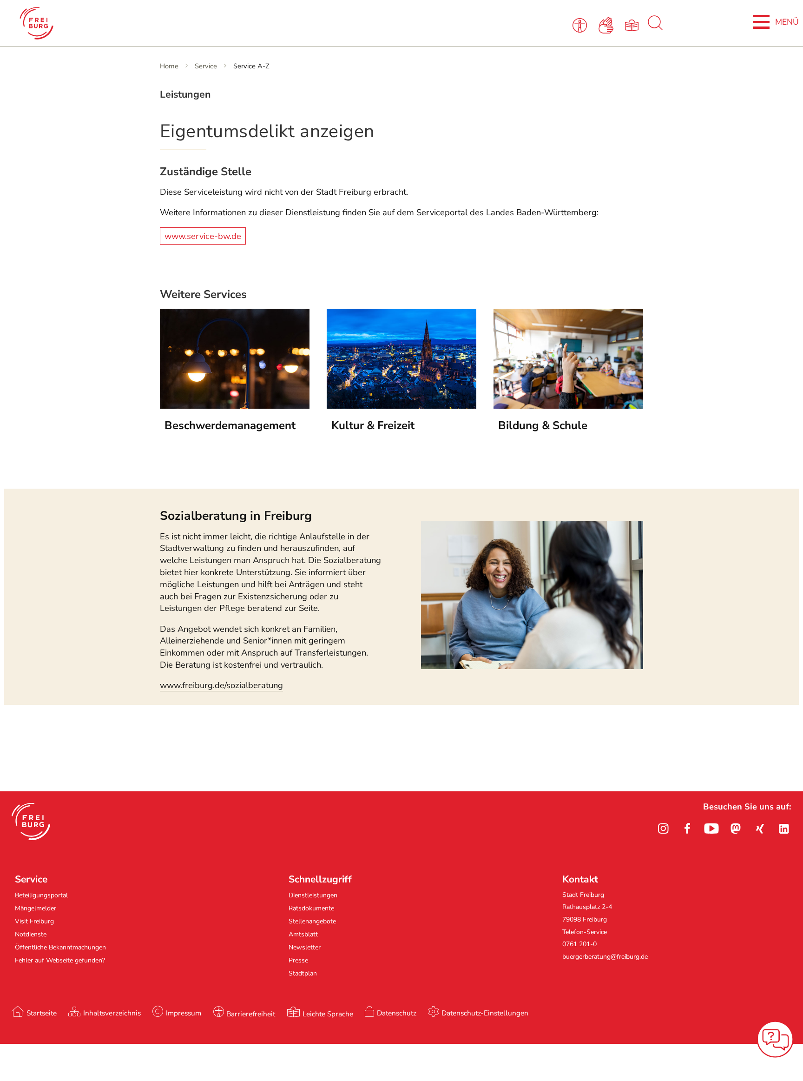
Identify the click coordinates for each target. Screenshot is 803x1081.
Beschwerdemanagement (230, 425)
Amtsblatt (303, 934)
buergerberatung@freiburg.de (605, 956)
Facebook (687, 828)
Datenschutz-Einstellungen (484, 1013)
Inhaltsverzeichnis (112, 1013)
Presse (298, 960)
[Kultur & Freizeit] (401, 406)
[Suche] (655, 28)
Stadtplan (303, 973)
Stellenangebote (312, 921)
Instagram (663, 828)
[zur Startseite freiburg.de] (168, 23)
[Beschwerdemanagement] (234, 406)
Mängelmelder (35, 908)
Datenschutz (396, 1013)
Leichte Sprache (328, 1014)
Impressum (183, 1013)
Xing (759, 828)
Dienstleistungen (313, 895)
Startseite (41, 1013)
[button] (31, 821)
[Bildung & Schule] (568, 406)
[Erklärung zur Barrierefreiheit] (581, 25)
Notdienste (30, 934)
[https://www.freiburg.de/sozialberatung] (532, 666)
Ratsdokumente (311, 908)
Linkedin (784, 828)
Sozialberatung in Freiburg (236, 515)
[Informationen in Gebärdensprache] (608, 25)
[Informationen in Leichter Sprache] (634, 25)
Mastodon (735, 828)
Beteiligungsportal (41, 895)
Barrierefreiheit (250, 1014)
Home (169, 66)
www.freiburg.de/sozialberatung (221, 685)
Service (206, 66)
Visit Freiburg (34, 921)
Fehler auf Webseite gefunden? (60, 960)
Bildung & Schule (542, 425)
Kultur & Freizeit (373, 425)
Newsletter (305, 947)
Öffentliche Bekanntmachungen (60, 947)
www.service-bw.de (203, 236)
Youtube (711, 828)
